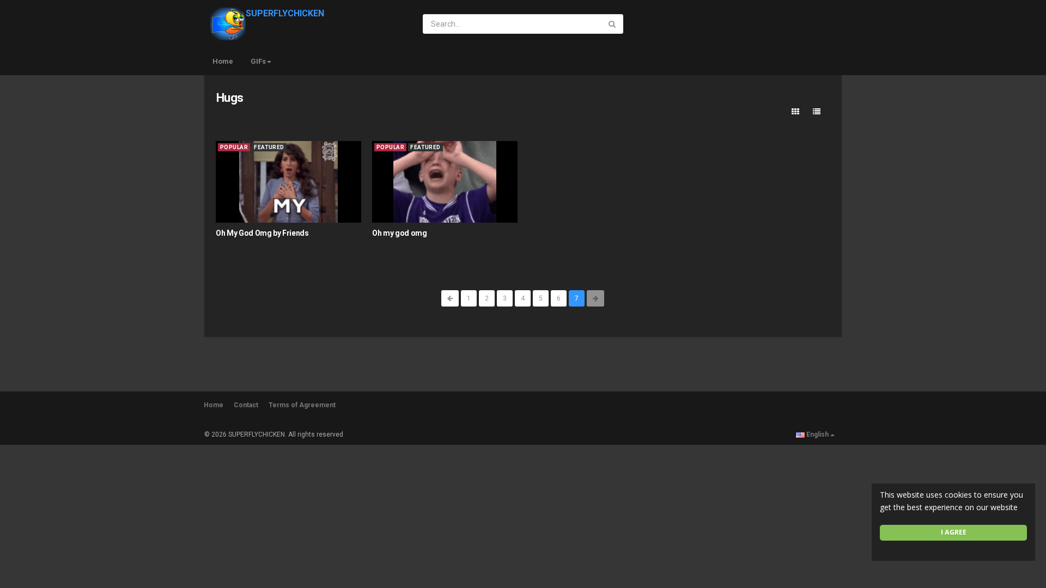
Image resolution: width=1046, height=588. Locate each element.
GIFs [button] (258, 61)
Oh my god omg (399, 233)
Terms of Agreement (302, 405)
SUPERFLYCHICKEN (285, 13)
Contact (246, 405)
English (817, 434)
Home (222, 61)
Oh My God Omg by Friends (262, 233)
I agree (953, 532)
